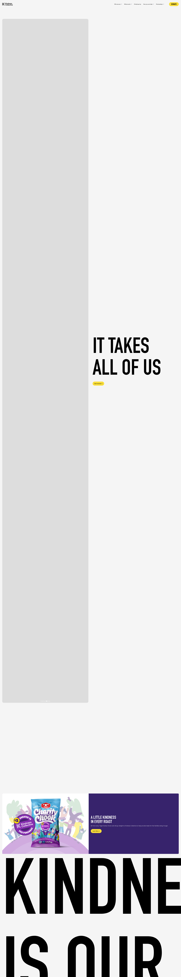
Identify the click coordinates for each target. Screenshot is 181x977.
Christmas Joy (137, 4)
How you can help (147, 4)
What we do (127, 4)
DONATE (174, 4)
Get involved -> (98, 383)
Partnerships (159, 4)
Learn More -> (96, 831)
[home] (9, 4)
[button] (118, 4)
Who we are (117, 4)
